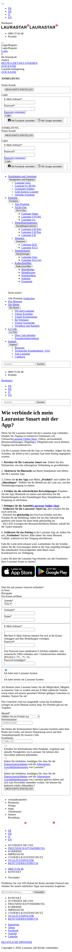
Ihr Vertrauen (22, 319)
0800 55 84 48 (15, 868)
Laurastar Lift (28, 235)
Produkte (13, 197)
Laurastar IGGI (29, 247)
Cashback (20, 356)
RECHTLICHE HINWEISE (16, 942)
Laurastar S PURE (31, 216)
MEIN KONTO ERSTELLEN (19, 89)
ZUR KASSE (8, 66)
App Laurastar (22, 353)
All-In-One (20, 207)
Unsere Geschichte (25, 322)
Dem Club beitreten (25, 335)
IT (9, 14)
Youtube (12, 933)
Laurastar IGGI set (31, 260)
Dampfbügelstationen (26, 222)
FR (9, 8)
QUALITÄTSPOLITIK (21, 860)
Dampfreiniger (22, 250)
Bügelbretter (27, 269)
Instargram (13, 924)
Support (12, 341)
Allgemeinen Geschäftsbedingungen (27, 766)
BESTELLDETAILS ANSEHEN (19, 63)
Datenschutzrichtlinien (16, 764)
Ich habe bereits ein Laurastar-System (24, 679)
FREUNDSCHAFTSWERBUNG (26, 848)
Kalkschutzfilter (23, 263)
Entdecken (29, 298)
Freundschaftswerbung (27, 338)
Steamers (19, 238)
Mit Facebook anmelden (23, 120)
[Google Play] (52, 576)
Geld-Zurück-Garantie (26, 191)
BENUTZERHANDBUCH (23, 863)
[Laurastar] (36, 27)
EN (10, 17)
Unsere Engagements (26, 316)
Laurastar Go (28, 219)
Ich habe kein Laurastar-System (20, 673)
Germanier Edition (24, 188)
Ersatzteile (26, 281)
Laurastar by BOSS (25, 185)
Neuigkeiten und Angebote (22, 176)
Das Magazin (15, 301)
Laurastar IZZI (29, 244)
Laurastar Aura (22, 182)
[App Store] (18, 576)
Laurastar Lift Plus (31, 232)
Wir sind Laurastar (24, 310)
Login (4, 51)
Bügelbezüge (28, 272)
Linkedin (13, 936)
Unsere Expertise (24, 313)
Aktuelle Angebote (25, 194)
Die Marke (13, 304)
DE (10, 11)
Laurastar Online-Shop (25, 439)
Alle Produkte (22, 204)
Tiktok (11, 927)
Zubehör (25, 278)
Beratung (19, 347)
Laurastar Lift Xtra (31, 229)
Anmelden (39, 892)
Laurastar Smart (29, 213)
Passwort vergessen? (15, 112)
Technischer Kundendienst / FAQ (32, 350)
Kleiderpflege (28, 275)
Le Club (12, 328)
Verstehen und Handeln (27, 325)
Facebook (13, 930)
